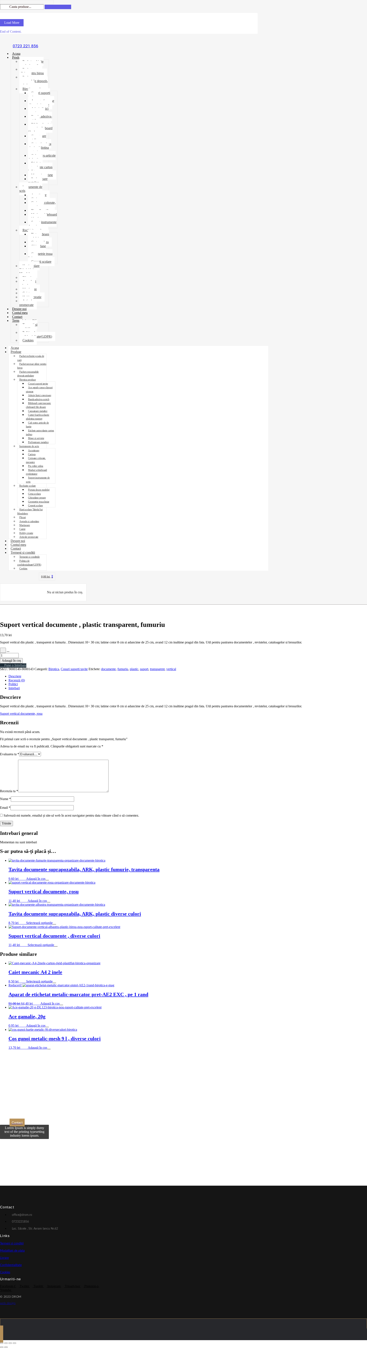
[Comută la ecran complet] (6, 1343)
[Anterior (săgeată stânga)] (1, 1347)
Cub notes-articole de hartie (42, 157)
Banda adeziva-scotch (40, 118)
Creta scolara (34, 493)
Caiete (22, 529)
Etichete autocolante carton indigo (40, 167)
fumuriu (122, 669)
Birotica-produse (27, 379)
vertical (171, 669)
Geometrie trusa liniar (40, 255)
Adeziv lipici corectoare (38, 110)
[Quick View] (24, 878)
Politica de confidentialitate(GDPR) (35, 334)
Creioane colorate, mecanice (42, 204)
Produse (17, 57)
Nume (5, 799)
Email (5, 807)
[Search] (58, 7)
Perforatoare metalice (38, 180)
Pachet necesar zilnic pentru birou (31, 71)
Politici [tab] (13, 684)
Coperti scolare (41, 261)
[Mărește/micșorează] (1, 1343)
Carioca (31, 454)
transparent (157, 669)
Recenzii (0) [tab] (16, 680)
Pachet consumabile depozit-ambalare (33, 81)
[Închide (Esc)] (14, 1343)
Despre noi (19, 309)
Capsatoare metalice (37, 138)
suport (144, 669)
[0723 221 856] (25, 39)
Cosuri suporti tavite (39, 94)
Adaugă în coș (11, 660)
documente (108, 669)
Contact (17, 317)
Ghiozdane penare (37, 248)
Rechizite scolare (27, 485)
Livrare (4, 1258)
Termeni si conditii (23, 552)
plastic (134, 669)
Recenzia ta (9, 791)
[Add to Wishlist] (3, 650)
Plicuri (22, 517)
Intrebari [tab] (14, 688)
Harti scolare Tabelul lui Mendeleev (29, 269)
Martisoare (24, 525)
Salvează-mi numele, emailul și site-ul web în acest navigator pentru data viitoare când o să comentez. (71, 815)
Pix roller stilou (35, 466)
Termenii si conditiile (28, 326)
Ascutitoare (33, 450)
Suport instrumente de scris (42, 224)
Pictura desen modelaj (38, 236)
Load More (11, 22)
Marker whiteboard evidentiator (42, 216)
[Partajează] (10, 1343)
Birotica (53, 669)
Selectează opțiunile (39, 923)
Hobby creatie (26, 533)
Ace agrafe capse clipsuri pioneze (41, 102)
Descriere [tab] (14, 676)
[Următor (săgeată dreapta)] (6, 1347)
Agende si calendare (27, 283)
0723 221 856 (25, 46)
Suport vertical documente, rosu (21, 713)
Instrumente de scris (30, 188)
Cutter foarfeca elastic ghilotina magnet (39, 147)
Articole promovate (26, 302)
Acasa (16, 53)
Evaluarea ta (9, 754)
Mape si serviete (36, 438)
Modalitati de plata (12, 1250)
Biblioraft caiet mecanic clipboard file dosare (40, 128)
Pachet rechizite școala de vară (31, 63)
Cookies (28, 340)
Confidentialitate (11, 1265)
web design (8, 1303)
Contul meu (20, 313)
